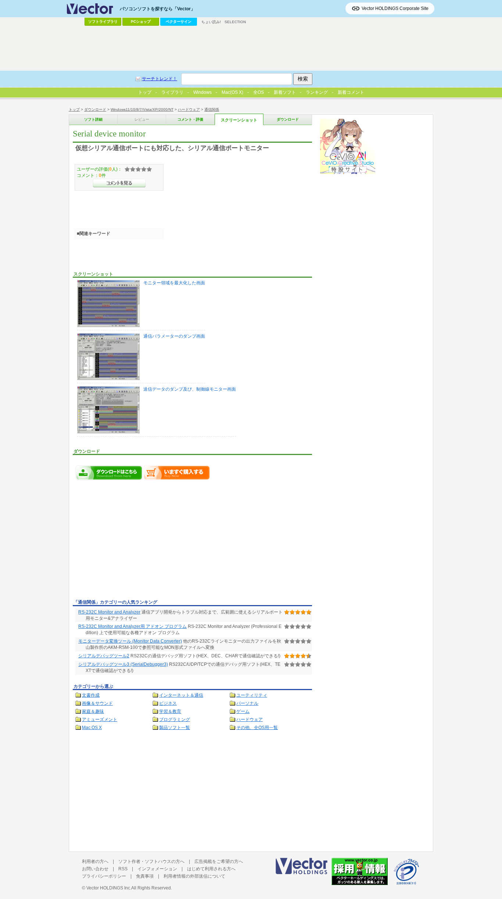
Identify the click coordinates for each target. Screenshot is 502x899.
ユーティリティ (251, 695)
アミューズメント (99, 719)
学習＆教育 (170, 711)
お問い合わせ (95, 868)
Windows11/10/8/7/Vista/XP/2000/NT (142, 109)
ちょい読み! (211, 22)
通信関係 (211, 109)
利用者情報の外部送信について (194, 876)
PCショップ (141, 21)
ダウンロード (95, 109)
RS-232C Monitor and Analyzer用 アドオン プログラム (132, 626)
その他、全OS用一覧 (257, 727)
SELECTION (235, 22)
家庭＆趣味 (93, 711)
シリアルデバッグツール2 (103, 655)
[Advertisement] (134, 541)
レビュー (142, 119)
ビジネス (168, 703)
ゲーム (243, 711)
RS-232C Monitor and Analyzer (109, 612)
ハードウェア (189, 109)
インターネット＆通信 (181, 695)
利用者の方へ (95, 861)
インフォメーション (157, 868)
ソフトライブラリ (103, 21)
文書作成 (91, 695)
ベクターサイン (178, 21)
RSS (123, 868)
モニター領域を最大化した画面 (174, 282)
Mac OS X (92, 727)
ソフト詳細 (93, 119)
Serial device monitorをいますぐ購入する (177, 472)
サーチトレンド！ (159, 78)
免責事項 (145, 876)
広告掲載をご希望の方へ (218, 861)
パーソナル (247, 703)
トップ (74, 109)
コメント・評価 (190, 119)
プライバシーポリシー (104, 876)
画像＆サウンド (97, 703)
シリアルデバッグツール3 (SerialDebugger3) (123, 664)
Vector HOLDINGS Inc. (108, 888)
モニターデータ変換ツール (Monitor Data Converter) (130, 641)
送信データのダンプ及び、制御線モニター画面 (189, 389)
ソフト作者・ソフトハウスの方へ (151, 861)
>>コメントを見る (119, 183)
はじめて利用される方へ (211, 868)
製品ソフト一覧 (174, 727)
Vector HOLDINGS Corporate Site (395, 8)
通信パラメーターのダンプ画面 (174, 336)
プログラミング (174, 719)
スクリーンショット (239, 120)
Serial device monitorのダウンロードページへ (109, 472)
